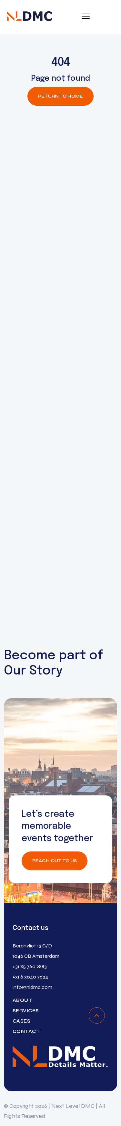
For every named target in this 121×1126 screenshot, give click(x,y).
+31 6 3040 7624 (30, 977)
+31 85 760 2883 (30, 966)
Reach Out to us (54, 860)
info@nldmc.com (32, 987)
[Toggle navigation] (86, 17)
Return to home (60, 96)
